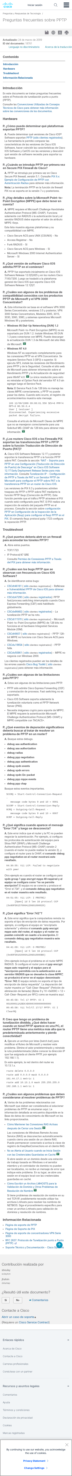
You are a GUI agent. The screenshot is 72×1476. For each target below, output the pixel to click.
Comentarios (40, 1300)
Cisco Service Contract (34, 1322)
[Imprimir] (66, 32)
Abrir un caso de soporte (18, 1317)
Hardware (9, 68)
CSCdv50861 (14, 652)
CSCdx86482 (14, 611)
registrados (44, 597)
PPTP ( (30, 137)
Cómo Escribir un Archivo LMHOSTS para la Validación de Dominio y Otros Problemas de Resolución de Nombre (32, 1187)
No (17, 1300)
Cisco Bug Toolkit (36, 664)
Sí (6, 1300)
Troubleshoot (11, 73)
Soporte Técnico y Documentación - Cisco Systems (34, 1247)
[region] (36, 1457)
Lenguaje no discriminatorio (24, 47)
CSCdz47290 (14, 597)
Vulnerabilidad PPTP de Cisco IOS (28, 589)
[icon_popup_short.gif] (15, 1243)
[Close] (67, 1444)
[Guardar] (47, 32)
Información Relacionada (18, 77)
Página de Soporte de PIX (20, 1229)
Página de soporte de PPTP (21, 1225)
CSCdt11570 (14, 619)
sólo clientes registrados (48, 137)
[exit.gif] (24, 344)
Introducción (10, 64)
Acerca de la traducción (58, 47)
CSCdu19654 (14, 644)
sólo (26, 586)
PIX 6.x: (55, 176)
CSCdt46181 (14, 586)
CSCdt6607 (13, 633)
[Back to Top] (59, 1245)
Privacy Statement (34, 1460)
